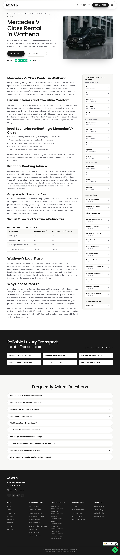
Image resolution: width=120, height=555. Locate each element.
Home (9, 14)
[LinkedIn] (22, 495)
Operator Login (77, 513)
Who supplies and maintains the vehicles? (26, 450)
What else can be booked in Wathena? (24, 409)
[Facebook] (9, 495)
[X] (13, 495)
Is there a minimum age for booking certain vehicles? (30, 457)
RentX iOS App (77, 516)
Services (10, 516)
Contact (10, 529)
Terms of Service (99, 506)
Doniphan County (44, 14)
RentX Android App (78, 519)
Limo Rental (33, 529)
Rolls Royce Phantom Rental (38, 526)
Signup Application (78, 510)
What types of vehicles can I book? (23, 423)
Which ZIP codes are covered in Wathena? (26, 402)
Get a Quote (100, 5)
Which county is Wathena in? (21, 416)
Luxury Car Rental (34, 536)
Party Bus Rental (34, 523)
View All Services (91, 348)
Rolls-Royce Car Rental (36, 516)
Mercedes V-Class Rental (21, 14)
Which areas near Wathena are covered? (26, 396)
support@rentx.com (17, 490)
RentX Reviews (99, 516)
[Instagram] (18, 495)
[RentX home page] (12, 5)
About (9, 510)
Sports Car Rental (34, 519)
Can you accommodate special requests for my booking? (32, 443)
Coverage (10, 519)
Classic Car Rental (35, 510)
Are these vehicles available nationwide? (25, 430)
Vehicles (10, 523)
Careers (10, 526)
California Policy (99, 513)
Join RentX (75, 506)
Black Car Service (34, 533)
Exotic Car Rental (34, 506)
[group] (42, 239)
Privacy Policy (98, 510)
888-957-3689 (84, 5)
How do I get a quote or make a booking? (26, 437)
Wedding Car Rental (35, 513)
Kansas (34, 14)
